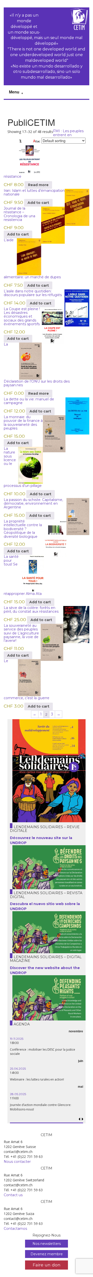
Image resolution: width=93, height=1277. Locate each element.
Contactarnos (15, 1228)
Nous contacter (17, 1161)
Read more (38, 185)
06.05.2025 (47, 1055)
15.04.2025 (47, 1085)
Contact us (13, 1195)
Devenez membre (47, 1254)
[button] (82, 1119)
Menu (14, 92)
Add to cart (38, 202)
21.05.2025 (47, 1034)
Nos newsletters (46, 1243)
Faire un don (47, 1264)
